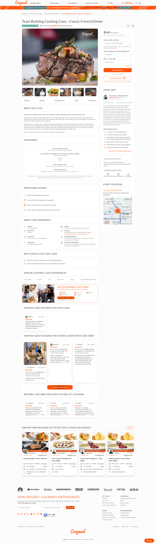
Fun (49, 279)
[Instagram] (18, 514)
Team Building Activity (88, 279)
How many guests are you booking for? (117, 51)
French (39, 279)
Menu (45, 466)
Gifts (111, 3)
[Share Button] (128, 25)
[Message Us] (123, 3)
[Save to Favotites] (133, 26)
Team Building (72, 3)
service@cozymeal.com (71, 234)
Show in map (128, 66)
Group (72, 279)
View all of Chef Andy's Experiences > (120, 151)
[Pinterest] (35, 514)
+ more (67, 362)
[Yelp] (28, 514)
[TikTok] (25, 514)
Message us (114, 48)
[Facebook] (22, 514)
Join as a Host (124, 503)
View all (129, 427)
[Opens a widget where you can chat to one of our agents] (149, 541)
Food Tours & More (92, 3)
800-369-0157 (85, 234)
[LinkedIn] (41, 514)
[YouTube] (31, 514)
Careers (122, 505)
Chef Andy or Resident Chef (118, 96)
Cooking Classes (35, 3)
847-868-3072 (130, 3)
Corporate (27, 279)
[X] (38, 514)
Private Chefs (54, 3)
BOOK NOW (117, 70)
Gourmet (60, 279)
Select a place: (108, 59)
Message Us (128, 2)
